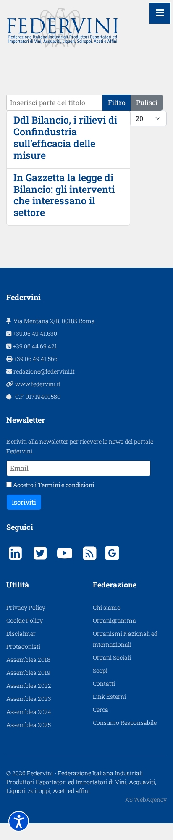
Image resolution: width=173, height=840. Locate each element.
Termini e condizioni (66, 485)
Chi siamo (107, 607)
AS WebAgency (146, 799)
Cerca (100, 710)
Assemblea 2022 (28, 686)
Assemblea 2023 (28, 699)
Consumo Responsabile (125, 723)
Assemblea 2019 (28, 673)
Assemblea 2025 (28, 725)
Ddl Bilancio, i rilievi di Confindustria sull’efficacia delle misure (65, 137)
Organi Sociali (112, 657)
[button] (18, 821)
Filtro (117, 102)
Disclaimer (21, 633)
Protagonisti (23, 646)
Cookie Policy (24, 620)
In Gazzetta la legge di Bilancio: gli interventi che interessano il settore (64, 195)
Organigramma (114, 620)
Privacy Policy (25, 607)
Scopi (100, 670)
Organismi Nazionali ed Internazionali (125, 638)
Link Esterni (109, 696)
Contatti (104, 683)
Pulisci (146, 102)
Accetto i (53, 485)
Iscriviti (24, 502)
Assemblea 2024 (28, 712)
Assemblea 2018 (28, 660)
